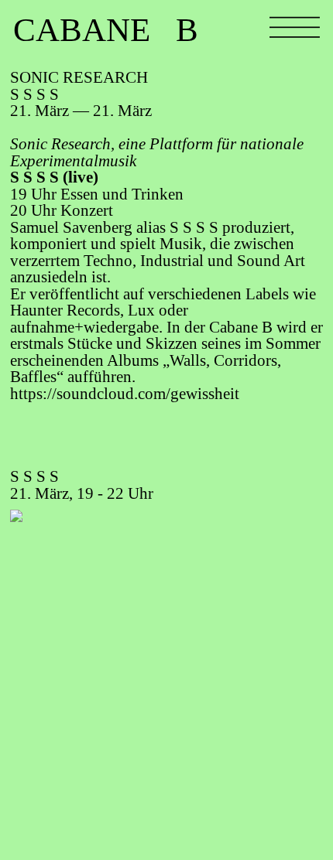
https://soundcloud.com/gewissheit (124, 393)
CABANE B (105, 30)
